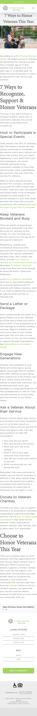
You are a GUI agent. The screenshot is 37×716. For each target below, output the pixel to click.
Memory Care (18, 638)
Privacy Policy (12, 703)
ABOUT (18, 655)
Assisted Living (18, 634)
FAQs (19, 659)
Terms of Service (23, 703)
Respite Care (18, 642)
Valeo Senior (10, 698)
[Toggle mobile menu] (33, 8)
